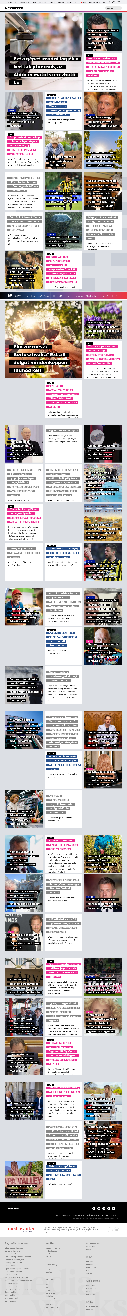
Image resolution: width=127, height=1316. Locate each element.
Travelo (61, 2)
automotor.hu (51, 1287)
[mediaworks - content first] (21, 1230)
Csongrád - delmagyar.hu (15, 1260)
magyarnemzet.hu (53, 1248)
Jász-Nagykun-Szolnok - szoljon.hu (18, 1277)
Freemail (52, 2)
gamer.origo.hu (52, 1293)
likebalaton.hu (51, 1296)
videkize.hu (90, 1246)
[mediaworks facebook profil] (110, 1229)
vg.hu (48, 1269)
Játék (104, 2)
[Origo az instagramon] (103, 1208)
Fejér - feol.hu (10, 1266)
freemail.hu (90, 1285)
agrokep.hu (50, 1272)
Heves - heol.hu (11, 1274)
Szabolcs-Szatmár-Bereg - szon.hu (18, 1289)
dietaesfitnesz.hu (52, 1308)
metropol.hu (91, 1267)
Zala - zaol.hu (10, 1301)
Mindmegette (25, 2)
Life (16, 2)
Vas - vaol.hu (10, 1295)
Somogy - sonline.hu (13, 1286)
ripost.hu (89, 1264)
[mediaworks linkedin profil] (116, 1229)
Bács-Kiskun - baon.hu (14, 1248)
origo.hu (49, 1257)
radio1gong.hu (92, 1306)
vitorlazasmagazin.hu (94, 1243)
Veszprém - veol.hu (12, 1298)
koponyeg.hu (91, 1288)
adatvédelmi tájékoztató (63, 1215)
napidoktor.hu (51, 1299)
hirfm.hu (89, 1309)
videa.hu (89, 1291)
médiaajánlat (115, 1215)
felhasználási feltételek (81, 1215)
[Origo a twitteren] (98, 1208)
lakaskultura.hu (52, 1290)
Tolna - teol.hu (10, 1292)
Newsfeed (42, 2)
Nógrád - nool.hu (11, 1283)
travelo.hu (49, 1305)
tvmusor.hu (90, 1249)
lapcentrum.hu (92, 1294)
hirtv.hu (48, 1254)
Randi (84, 2)
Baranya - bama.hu (12, 1251)
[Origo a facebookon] (93, 1208)
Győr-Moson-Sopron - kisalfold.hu (18, 1269)
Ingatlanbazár (94, 2)
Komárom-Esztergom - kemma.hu (18, 1280)
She (76, 2)
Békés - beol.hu (11, 1254)
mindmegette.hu (52, 1302)
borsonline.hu (91, 1261)
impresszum (105, 1215)
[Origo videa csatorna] (108, 1208)
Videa (34, 2)
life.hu (88, 1270)
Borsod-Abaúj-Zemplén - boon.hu (18, 1257)
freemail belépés (113, 8)
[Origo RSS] (113, 1208)
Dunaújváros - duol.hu (13, 1263)
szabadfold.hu (51, 1251)
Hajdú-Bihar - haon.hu (13, 1271)
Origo (10, 2)
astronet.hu (50, 1284)
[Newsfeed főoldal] (14, 1208)
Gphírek (69, 2)
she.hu (89, 1273)
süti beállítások (95, 1215)
